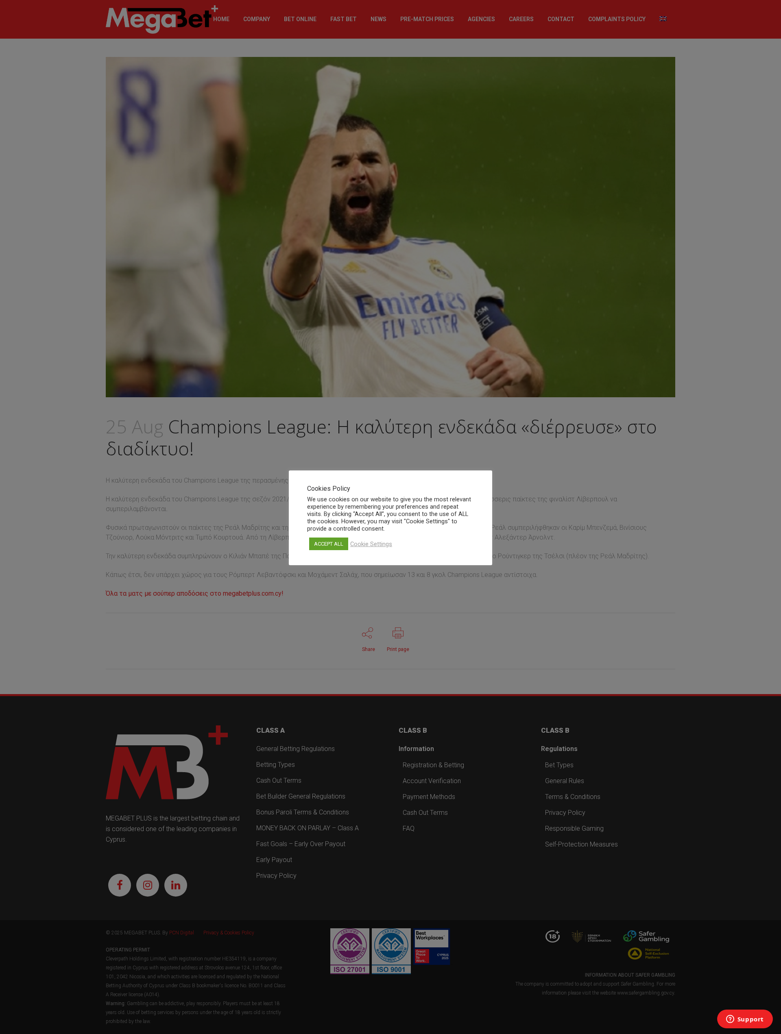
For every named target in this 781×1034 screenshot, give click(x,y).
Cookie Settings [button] (371, 544)
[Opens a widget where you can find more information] (745, 1020)
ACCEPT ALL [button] (328, 544)
